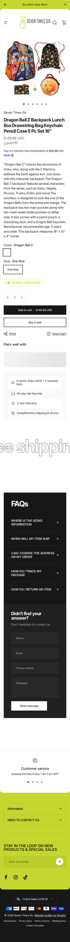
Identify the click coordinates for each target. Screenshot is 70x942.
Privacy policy (25, 921)
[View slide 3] (37, 782)
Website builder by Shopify (50, 915)
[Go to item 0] (24, 104)
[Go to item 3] (33, 104)
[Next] (65, 4)
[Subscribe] (59, 861)
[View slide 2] (33, 782)
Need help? (59, 333)
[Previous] (5, 4)
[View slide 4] (42, 782)
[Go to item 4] (37, 104)
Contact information (35, 925)
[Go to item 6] (46, 104)
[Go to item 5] (42, 104)
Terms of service (42, 921)
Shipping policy (59, 921)
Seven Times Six (15, 112)
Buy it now (35, 322)
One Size (13, 269)
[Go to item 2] (28, 104)
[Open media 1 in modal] (59, 43)
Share (12, 333)
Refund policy (10, 921)
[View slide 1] (28, 782)
